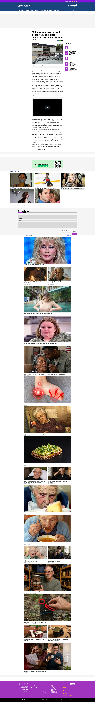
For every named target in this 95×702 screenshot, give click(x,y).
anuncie (46, 10)
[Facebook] (58, 40)
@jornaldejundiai (34, 684)
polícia (32, 10)
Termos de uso (34, 699)
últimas (22, 10)
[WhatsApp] (60, 40)
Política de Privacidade (46, 699)
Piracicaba (65, 693)
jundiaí (36, 10)
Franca (64, 690)
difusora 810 (56, 10)
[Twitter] (62, 40)
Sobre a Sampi (23, 699)
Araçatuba (65, 686)
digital (50, 10)
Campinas (65, 689)
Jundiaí (64, 692)
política (41, 10)
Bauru (64, 687)
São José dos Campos (67, 695)
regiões (27, 10)
